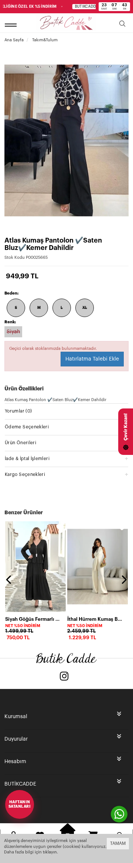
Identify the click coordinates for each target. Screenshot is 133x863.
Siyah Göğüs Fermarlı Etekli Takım (33, 619)
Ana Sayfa (14, 40)
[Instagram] (64, 677)
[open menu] (11, 25)
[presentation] (9, 579)
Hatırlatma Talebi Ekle (92, 359)
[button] (66, 411)
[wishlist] (60, 527)
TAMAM (118, 843)
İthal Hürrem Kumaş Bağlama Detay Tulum (95, 619)
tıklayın (50, 852)
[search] (122, 24)
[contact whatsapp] (119, 814)
